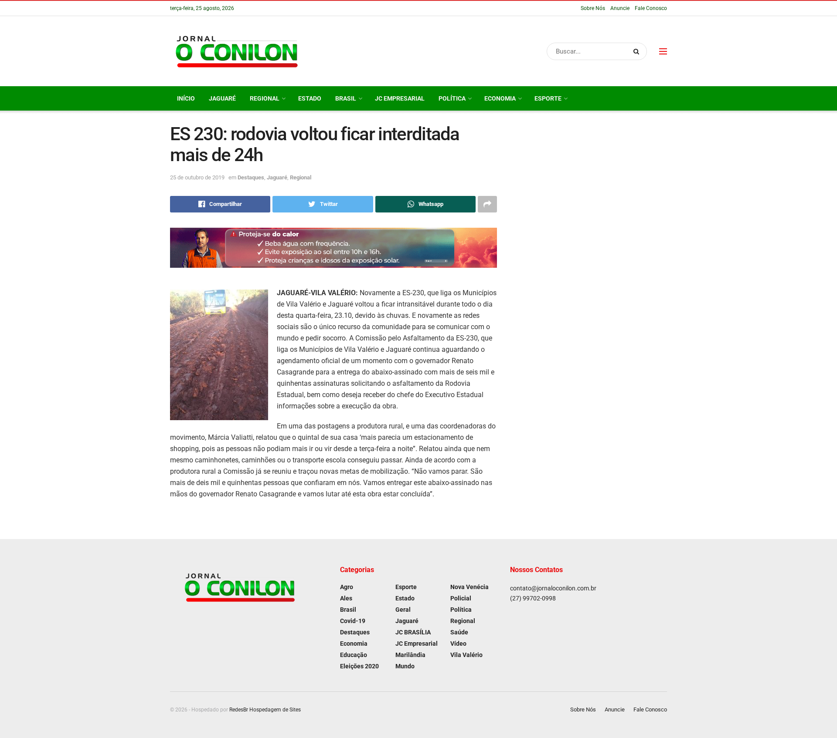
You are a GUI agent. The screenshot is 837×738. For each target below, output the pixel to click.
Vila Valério (466, 654)
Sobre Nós (593, 8)
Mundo (405, 666)
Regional (264, 98)
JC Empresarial (400, 98)
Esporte (547, 98)
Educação (353, 654)
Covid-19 (352, 620)
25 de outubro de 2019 (197, 177)
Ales (346, 598)
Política (452, 98)
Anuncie (619, 8)
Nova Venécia (469, 586)
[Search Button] (638, 51)
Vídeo (458, 643)
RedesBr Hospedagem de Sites (265, 710)
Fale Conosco (651, 8)
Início (186, 98)
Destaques (251, 177)
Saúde (459, 632)
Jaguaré (222, 98)
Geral (403, 609)
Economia (500, 98)
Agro (346, 586)
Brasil (345, 98)
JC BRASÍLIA (413, 632)
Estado (309, 98)
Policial (460, 598)
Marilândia (410, 654)
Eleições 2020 (359, 666)
